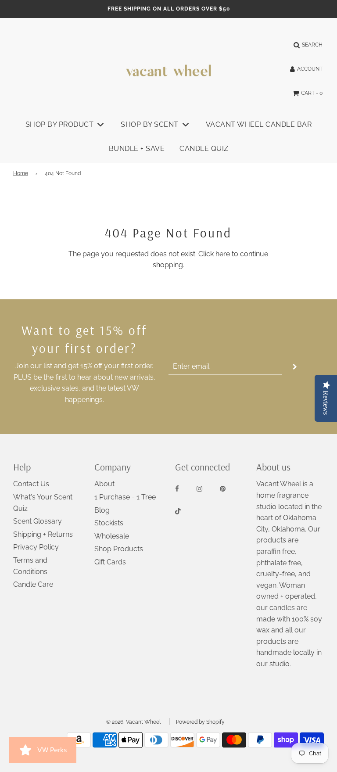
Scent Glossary (37, 521)
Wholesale (111, 536)
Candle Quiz (204, 148)
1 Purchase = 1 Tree (125, 497)
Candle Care (33, 584)
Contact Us (31, 484)
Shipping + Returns (43, 534)
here (222, 254)
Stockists (108, 523)
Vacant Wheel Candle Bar (259, 124)
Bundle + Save (137, 148)
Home (20, 173)
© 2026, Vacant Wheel (133, 722)
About (104, 484)
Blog (102, 510)
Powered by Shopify (200, 722)
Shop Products (118, 549)
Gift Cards (110, 562)
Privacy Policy (36, 547)
